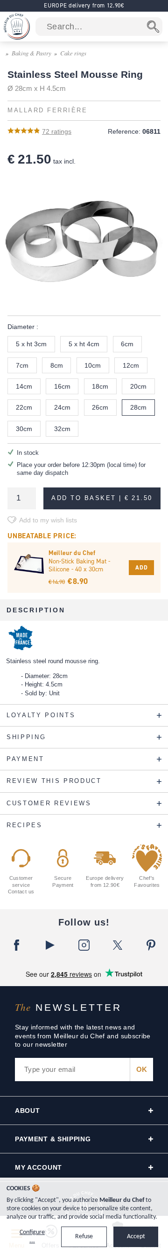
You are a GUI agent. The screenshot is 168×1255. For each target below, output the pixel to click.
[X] (117, 945)
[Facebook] (17, 945)
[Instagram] (84, 945)
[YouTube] (50, 945)
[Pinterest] (151, 945)
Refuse (84, 1236)
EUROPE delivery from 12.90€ (84, 5)
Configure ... (32, 1236)
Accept (136, 1236)
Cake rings (73, 53)
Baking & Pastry (31, 53)
